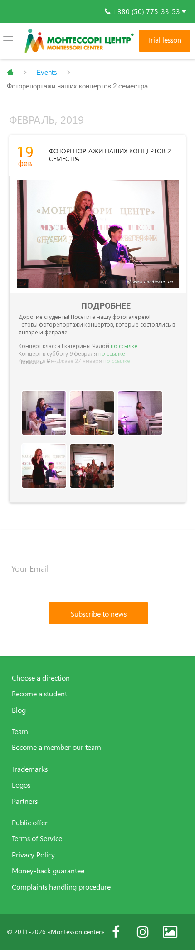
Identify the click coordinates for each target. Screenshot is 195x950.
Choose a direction (41, 678)
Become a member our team (56, 747)
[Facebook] (116, 932)
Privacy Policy (33, 855)
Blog (19, 710)
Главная (10, 73)
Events (46, 72)
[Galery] (170, 932)
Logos (21, 785)
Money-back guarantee (48, 871)
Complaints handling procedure (61, 887)
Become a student (39, 694)
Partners (25, 801)
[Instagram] (143, 932)
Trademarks (30, 769)
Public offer (30, 823)
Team (20, 731)
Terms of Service (37, 838)
